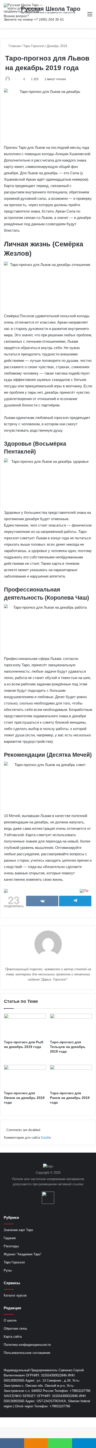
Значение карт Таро (18, 1230)
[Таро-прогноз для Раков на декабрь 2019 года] (71, 1076)
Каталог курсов (15, 1295)
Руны (8, 1270)
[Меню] (89, 16)
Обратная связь (15, 1328)
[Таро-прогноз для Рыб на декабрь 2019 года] (25, 1025)
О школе (10, 1320)
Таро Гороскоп (33, 46)
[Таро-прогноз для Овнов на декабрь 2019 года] (25, 1076)
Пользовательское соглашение (27, 1353)
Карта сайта (13, 1336)
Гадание (10, 1238)
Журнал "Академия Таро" (23, 1254)
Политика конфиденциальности (27, 1345)
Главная (14, 46)
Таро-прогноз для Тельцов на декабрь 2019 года (67, 1046)
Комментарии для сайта (27, 1137)
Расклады (11, 1246)
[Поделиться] (42, 901)
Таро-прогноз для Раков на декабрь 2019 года (70, 1097)
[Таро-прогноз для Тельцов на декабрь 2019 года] (71, 1025)
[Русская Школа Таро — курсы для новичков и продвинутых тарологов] (23, 8)
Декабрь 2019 (57, 46)
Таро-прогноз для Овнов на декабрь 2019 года (24, 1097)
